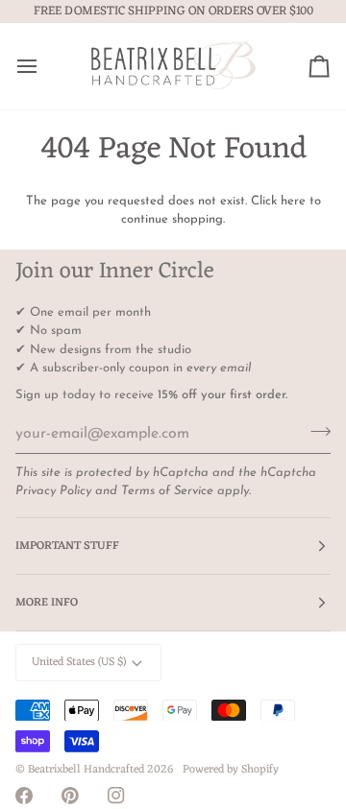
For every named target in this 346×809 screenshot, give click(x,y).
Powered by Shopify (231, 769)
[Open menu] (44, 66)
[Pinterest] (70, 795)
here (293, 201)
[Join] (315, 431)
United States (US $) (79, 662)
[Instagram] (116, 795)
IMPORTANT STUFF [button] (67, 546)
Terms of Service (167, 491)
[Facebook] (24, 795)
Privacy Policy (53, 491)
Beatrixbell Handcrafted (86, 769)
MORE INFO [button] (46, 602)
